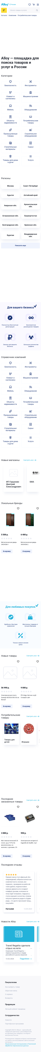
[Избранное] (30, 4)
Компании (12, 15)
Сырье (30, 147)
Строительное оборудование (30, 135)
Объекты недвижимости (10, 122)
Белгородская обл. (10, 225)
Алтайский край (30, 195)
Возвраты (9, 998)
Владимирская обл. (30, 235)
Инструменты (30, 85)
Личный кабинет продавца (15, 1009)
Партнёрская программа (14, 1024)
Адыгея (10, 195)
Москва (10, 186)
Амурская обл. (10, 205)
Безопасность (10, 85)
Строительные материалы (10, 148)
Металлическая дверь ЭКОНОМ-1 (9, 543)
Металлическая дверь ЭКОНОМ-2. (28, 543)
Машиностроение (30, 96)
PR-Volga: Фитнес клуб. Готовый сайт (28, 696)
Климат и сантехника (10, 97)
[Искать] (37, 10)
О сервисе (9, 994)
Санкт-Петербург (30, 186)
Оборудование (30, 110)
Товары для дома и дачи (10, 161)
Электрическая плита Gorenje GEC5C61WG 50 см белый (10, 697)
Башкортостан (30, 216)
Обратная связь (11, 991)
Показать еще (20, 245)
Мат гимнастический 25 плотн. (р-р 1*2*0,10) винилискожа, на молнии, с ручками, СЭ (9, 844)
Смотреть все (28, 460)
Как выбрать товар (12, 987)
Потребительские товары (27, 15)
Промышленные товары (10, 135)
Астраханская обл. (10, 216)
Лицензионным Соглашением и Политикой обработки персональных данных (20, 1045)
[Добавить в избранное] (18, 508)
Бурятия (10, 235)
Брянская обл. (30, 225)
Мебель (10, 110)
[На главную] (5, 4)
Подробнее (24, 959)
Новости (8, 1020)
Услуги (30, 160)
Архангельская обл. (30, 205)
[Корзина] (34, 4)
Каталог (4, 15)
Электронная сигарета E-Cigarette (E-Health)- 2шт (29, 842)
